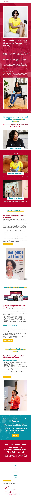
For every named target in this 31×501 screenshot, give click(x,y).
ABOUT (15, 468)
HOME (15, 465)
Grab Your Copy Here (8, 244)
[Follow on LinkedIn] (4, 481)
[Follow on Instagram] (10, 481)
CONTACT (15, 477)
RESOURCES (15, 475)
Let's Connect (15, 435)
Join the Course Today (8, 340)
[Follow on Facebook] (6, 481)
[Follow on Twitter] (8, 481)
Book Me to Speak (7, 377)
